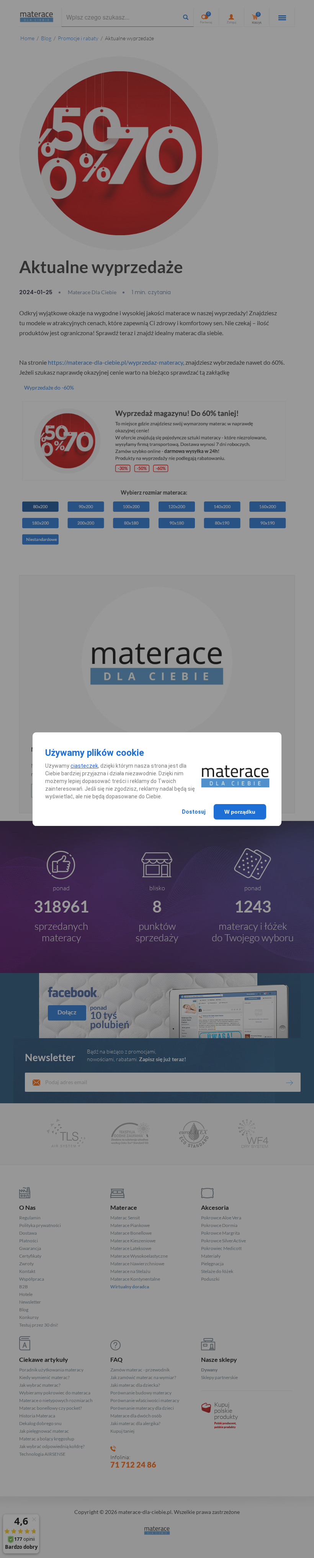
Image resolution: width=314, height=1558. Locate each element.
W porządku (239, 812)
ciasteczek (84, 766)
